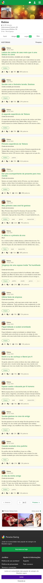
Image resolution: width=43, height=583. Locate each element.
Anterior (7, 502)
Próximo (35, 502)
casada (22, 281)
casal (13, 219)
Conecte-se (21, 581)
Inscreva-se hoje (21, 549)
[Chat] (30, 2)
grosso (21, 219)
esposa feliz (30, 219)
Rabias (9, 48)
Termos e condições (9, 567)
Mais (38, 36)
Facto (5, 249)
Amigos (15, 36)
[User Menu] (34, 2)
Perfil (5, 36)
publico (14, 158)
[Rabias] (3, 49)
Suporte (26, 561)
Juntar (21, 577)
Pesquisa (39, 42)
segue (27, 36)
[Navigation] (39, 2)
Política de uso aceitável (10, 561)
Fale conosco (28, 564)
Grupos (5, 98)
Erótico (5, 68)
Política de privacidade (10, 564)
